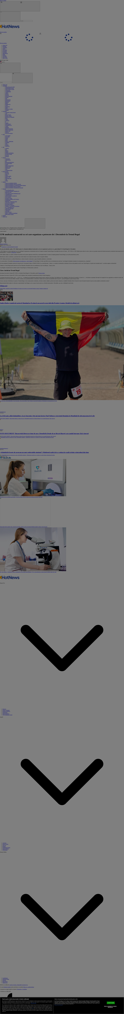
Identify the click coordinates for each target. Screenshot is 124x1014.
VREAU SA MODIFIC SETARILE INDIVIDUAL (110, 1007)
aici (32, 1008)
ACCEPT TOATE (110, 1002)
